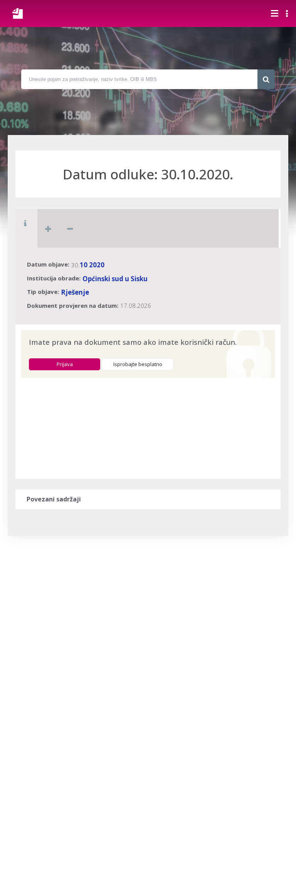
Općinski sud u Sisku (115, 278)
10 (83, 264)
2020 (96, 264)
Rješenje (75, 292)
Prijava (65, 364)
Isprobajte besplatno (137, 364)
